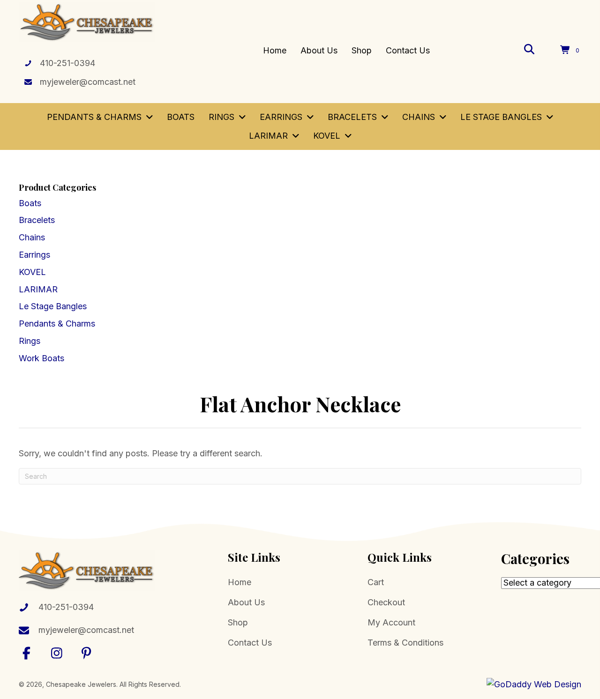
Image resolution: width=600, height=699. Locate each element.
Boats (30, 203)
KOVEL (32, 272)
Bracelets (37, 220)
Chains (32, 237)
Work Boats (41, 358)
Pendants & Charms (57, 323)
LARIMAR (38, 289)
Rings (29, 341)
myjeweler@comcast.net (87, 82)
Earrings (34, 255)
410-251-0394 (67, 63)
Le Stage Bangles (53, 306)
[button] (27, 653)
